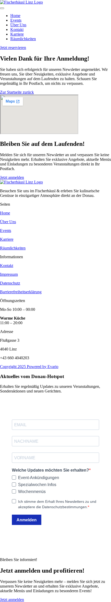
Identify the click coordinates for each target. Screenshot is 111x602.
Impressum (9, 274)
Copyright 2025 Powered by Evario (29, 366)
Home (5, 213)
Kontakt (6, 265)
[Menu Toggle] (2, 8)
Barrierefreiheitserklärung (21, 292)
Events (5, 230)
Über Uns (8, 222)
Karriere (6, 239)
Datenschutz (10, 283)
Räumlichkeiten (13, 248)
